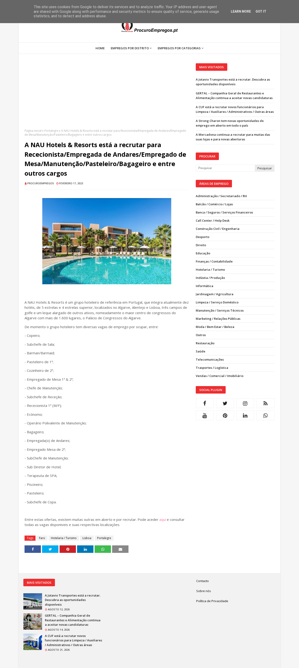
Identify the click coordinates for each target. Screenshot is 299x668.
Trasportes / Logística (212, 368)
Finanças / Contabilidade (214, 261)
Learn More (241, 11)
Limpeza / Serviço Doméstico (217, 302)
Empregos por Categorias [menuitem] (179, 48)
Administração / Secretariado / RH (221, 196)
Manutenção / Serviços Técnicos (220, 310)
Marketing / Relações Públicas (218, 318)
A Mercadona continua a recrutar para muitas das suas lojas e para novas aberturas (233, 136)
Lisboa (86, 538)
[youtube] (205, 415)
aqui (162, 519)
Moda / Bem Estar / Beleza (215, 327)
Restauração (205, 343)
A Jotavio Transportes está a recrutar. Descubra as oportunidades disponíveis (233, 81)
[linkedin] (245, 415)
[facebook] (205, 403)
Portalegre (51, 131)
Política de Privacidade (212, 601)
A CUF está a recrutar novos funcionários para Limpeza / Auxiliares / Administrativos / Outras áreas (235, 109)
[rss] (265, 403)
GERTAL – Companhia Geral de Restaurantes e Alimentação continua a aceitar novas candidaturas (234, 95)
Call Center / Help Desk (212, 220)
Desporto (202, 237)
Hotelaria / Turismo (64, 538)
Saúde (200, 351)
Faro (42, 538)
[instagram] (245, 403)
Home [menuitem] (100, 48)
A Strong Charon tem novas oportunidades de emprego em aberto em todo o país (230, 123)
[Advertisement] (107, 96)
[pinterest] (225, 415)
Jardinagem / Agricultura (214, 294)
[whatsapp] (265, 415)
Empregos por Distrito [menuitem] (130, 48)
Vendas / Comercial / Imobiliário (219, 376)
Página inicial (33, 131)
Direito (201, 245)
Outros (201, 335)
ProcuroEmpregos (40, 183)
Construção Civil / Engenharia (217, 229)
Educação (203, 253)
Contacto (202, 581)
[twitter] (225, 403)
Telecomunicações (210, 359)
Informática (204, 286)
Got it (261, 11)
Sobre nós (203, 591)
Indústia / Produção (210, 278)
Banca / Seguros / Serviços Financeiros (224, 212)
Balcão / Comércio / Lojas (214, 204)
